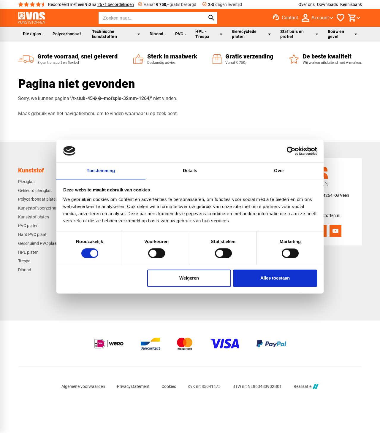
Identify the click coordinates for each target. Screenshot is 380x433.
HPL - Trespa (202, 34)
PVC (179, 33)
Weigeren (189, 277)
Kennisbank (351, 4)
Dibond (157, 33)
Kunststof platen (33, 217)
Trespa (24, 260)
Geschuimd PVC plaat (38, 243)
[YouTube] (335, 231)
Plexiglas (32, 33)
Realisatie (302, 386)
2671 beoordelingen (115, 4)
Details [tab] (190, 170)
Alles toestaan (275, 277)
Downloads (327, 4)
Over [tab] (279, 170)
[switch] (156, 253)
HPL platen (28, 252)
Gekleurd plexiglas (34, 190)
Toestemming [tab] (101, 170)
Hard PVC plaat (32, 234)
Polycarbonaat (67, 33)
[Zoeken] (211, 18)
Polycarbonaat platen (38, 199)
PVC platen (28, 225)
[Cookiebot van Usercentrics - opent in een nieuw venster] (291, 150)
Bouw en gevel (336, 34)
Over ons (306, 4)
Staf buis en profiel (292, 34)
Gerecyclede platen (244, 34)
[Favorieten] (340, 18)
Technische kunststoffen (104, 34)
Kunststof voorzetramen (40, 208)
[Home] (31, 18)
